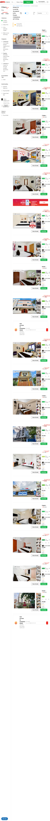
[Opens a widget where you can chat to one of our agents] (4, 818)
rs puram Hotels (27, 5)
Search (28, 2)
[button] (8, 8)
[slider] (2, 12)
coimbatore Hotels (19, 5)
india (14, 5)
